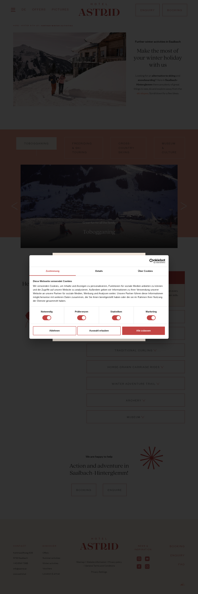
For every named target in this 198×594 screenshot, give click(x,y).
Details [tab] (99, 271)
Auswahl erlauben (99, 330)
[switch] (81, 317)
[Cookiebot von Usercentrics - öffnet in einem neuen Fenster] (151, 261)
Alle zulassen (143, 330)
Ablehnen (54, 330)
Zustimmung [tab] (53, 271)
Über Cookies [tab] (145, 271)
